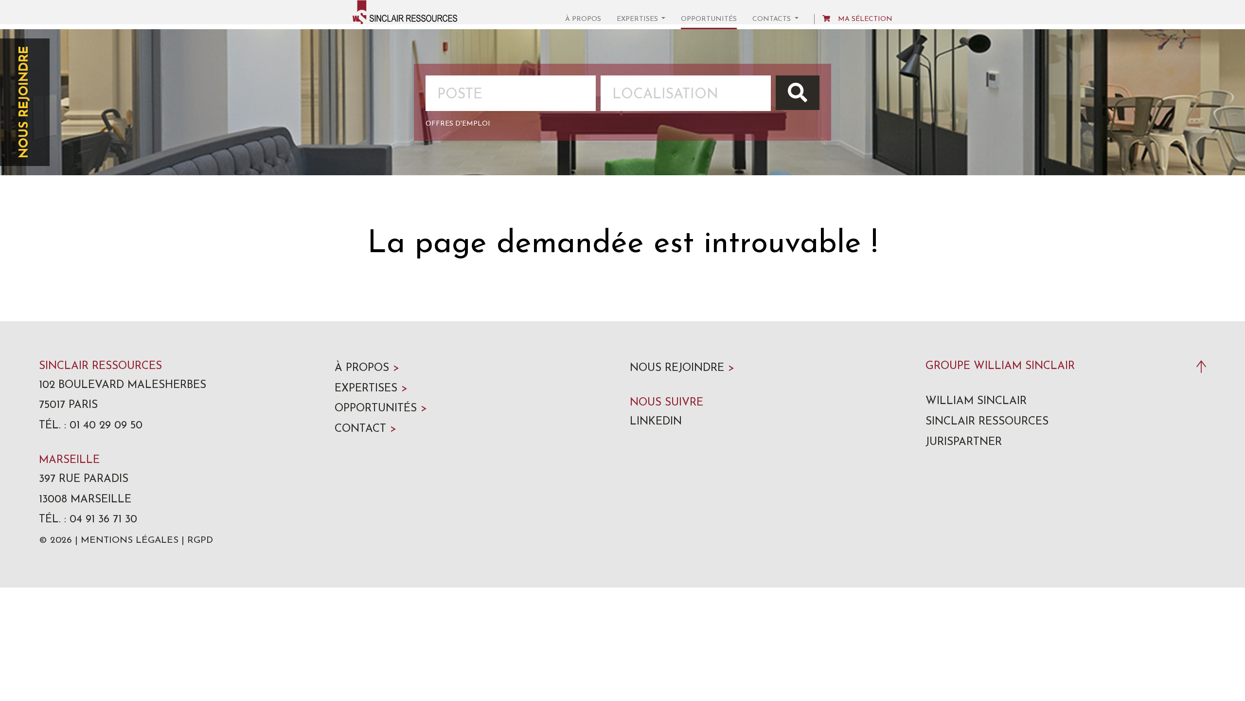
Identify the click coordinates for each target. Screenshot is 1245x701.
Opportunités (709, 19)
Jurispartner (963, 442)
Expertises (371, 388)
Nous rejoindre (24, 102)
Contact (365, 429)
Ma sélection (865, 19)
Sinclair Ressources (987, 421)
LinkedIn (656, 421)
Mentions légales (129, 540)
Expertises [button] (638, 19)
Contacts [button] (772, 19)
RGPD (200, 540)
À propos (583, 19)
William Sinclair (976, 401)
